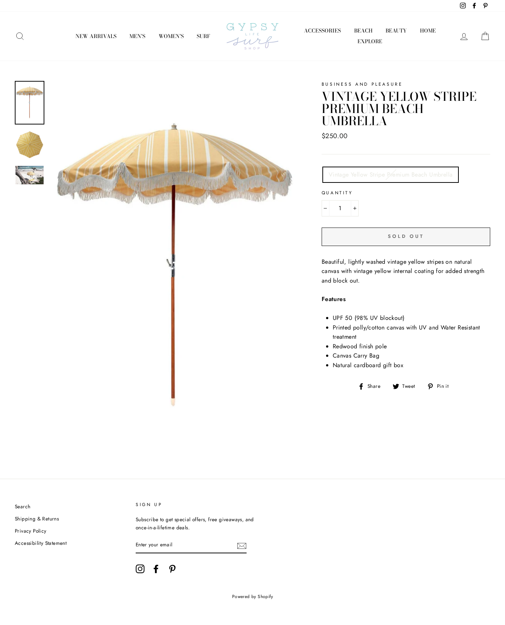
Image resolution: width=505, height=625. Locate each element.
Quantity (337, 192)
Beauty (396, 31)
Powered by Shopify (252, 596)
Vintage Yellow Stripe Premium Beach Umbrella (391, 174)
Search (22, 506)
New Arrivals (95, 36)
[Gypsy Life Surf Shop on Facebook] (156, 568)
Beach (363, 31)
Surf (203, 36)
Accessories (322, 31)
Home (428, 31)
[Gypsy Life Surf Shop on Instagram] (140, 568)
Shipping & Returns (37, 518)
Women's (171, 36)
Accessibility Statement (41, 543)
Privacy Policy (31, 531)
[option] (173, 266)
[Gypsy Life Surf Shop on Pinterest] (172, 568)
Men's (137, 36)
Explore (369, 41)
